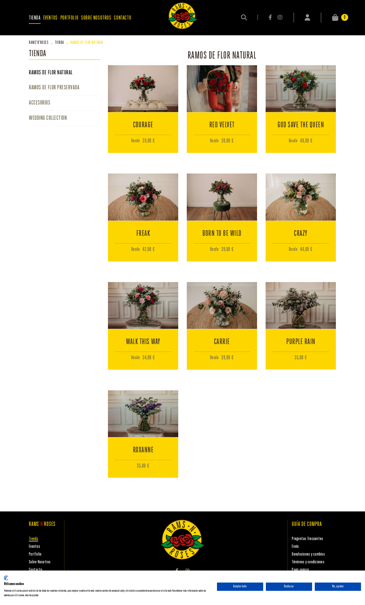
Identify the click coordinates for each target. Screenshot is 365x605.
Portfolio (35, 554)
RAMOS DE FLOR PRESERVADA (54, 87)
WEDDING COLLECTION (48, 118)
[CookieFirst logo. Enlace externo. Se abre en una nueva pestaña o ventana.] (6, 578)
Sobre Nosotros (40, 562)
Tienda (59, 42)
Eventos (34, 546)
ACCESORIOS (39, 103)
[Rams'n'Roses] (182, 15)
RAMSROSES (38, 42)
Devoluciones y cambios (308, 554)
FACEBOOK (271, 17)
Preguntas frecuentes (307, 538)
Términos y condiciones (308, 562)
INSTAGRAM (280, 17)
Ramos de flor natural (51, 73)
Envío (295, 546)
